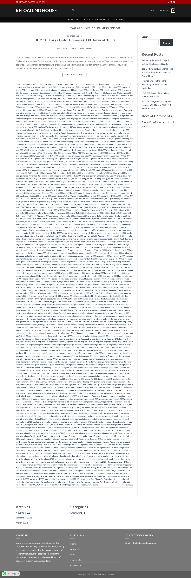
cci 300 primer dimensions (34, 181)
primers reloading (84, 390)
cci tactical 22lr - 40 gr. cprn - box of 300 (30, 296)
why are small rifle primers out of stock (51, 476)
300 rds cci (36, 101)
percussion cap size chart (77, 362)
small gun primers (35, 413)
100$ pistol (100, 84)
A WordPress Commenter (154, 122)
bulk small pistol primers (39, 136)
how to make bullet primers (107, 319)
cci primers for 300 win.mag (100, 279)
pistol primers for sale (92, 364)
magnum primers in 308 (72, 356)
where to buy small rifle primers (85, 465)
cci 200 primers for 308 (94, 158)
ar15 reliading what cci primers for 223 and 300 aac (63, 127)
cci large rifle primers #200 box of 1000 (92, 250)
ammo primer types (103, 121)
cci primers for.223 (36, 282)
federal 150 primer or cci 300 (32, 310)
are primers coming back (92, 127)
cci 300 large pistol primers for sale (42, 179)
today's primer (43, 445)
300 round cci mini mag (60, 104)
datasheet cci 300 (35, 307)
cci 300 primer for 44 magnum (56, 181)
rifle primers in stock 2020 (118, 405)
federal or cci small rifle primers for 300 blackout (100, 310)
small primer (27, 430)
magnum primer (22, 356)
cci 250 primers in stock (59, 173)
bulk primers (104, 133)
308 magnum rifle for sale (86, 107)
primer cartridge (51, 370)
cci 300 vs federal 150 (32, 199)
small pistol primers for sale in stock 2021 (76, 422)
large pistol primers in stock (52, 339)
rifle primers (115, 402)
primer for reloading (121, 370)
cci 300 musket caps (63, 179)
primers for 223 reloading (43, 379)
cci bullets (30, 239)
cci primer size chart (29, 273)
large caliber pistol (104, 327)
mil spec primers (87, 359)
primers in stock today (123, 387)
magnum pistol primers (123, 353)
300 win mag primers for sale (46, 107)
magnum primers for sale (53, 356)
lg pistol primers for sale (64, 353)
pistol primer (92, 362)
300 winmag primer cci (67, 107)
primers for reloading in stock (105, 382)
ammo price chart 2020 (37, 121)
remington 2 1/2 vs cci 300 (68, 402)
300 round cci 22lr (43, 104)
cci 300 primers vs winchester (92, 190)
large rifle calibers (111, 342)
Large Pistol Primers (74, 333)
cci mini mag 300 (89, 256)
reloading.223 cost (36, 402)
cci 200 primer (67, 156)
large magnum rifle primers (70, 330)
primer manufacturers (78, 373)
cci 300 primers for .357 (76, 184)
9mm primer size (51, 116)
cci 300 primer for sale (76, 181)
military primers (100, 359)
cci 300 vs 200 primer (37, 196)
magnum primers (35, 356)
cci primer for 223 (112, 267)
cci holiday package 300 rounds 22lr (99, 239)
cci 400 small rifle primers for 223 (44, 210)
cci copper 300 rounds (56, 239)
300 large (53, 99)
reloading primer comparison (32, 396)
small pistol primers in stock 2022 (37, 425)
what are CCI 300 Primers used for (109, 445)
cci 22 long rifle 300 (116, 161)
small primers (38, 430)
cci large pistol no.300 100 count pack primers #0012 (87, 242)
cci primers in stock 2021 (68, 282)
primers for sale (124, 382)
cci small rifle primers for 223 (27, 290)
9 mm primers (111, 113)
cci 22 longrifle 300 (123, 164)
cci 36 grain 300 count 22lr (79, 202)
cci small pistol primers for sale (69, 284)
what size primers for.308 (67, 453)
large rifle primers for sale (64, 347)
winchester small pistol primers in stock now (83, 482)
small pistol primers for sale (108, 419)
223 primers (52, 90)
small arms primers (89, 410)
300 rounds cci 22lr (76, 104)
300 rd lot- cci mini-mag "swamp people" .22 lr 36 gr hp (86, 99)
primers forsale (109, 385)
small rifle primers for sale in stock (49, 436)
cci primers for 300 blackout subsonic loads (52, 279)
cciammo (102, 302)
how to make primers (35, 322)
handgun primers (98, 316)
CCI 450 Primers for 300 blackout (43, 216)
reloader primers (46, 393)
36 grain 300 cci (38, 110)
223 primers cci (77, 90)
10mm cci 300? (119, 84)
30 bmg (39, 96)
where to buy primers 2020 (95, 462)
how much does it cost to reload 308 (42, 319)
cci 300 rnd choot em (30, 193)
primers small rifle (114, 390)
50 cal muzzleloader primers (78, 113)
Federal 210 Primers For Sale (70, 310)
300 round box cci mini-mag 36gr (102, 101)
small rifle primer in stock (45, 433)
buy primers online (104, 139)
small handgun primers (69, 413)
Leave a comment (126, 485)
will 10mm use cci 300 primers (105, 476)
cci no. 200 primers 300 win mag (103, 264)
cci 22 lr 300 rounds (23, 167)
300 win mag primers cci (25, 107)
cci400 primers (80, 302)
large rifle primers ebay (44, 347)
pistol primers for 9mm (74, 364)
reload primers (33, 393)
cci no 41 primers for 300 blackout (77, 264)
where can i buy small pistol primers (105, 459)
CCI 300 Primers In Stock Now (79, 187)
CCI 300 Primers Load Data (102, 187)
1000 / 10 (108, 84)
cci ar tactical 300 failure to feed (42, 236)
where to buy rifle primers (37, 465)
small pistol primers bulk (88, 419)
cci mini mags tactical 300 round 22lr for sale (78, 261)
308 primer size (102, 107)
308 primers (113, 107)
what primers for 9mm (79, 450)
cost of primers (91, 304)
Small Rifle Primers (63, 433)
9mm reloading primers (25, 119)
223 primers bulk (63, 90)
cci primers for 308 (119, 279)
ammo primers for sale (35, 124)
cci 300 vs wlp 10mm (50, 199)
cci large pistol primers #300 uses (109, 244)
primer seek (102, 373)
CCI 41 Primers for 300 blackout (111, 210)
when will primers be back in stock (57, 456)
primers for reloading (64, 382)
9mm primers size (126, 116)
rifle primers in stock (100, 405)
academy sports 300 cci (44, 119)
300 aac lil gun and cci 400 (64, 96)
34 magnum (27, 110)
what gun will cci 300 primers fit (41, 447)
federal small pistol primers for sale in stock (54, 313)
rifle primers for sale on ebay (80, 405)
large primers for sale (57, 342)
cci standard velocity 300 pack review (52, 293)
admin (89, 48)
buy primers (91, 139)
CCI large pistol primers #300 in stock (81, 244)
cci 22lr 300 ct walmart (74, 167)
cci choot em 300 (41, 239)
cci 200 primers (79, 156)
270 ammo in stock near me (73, 93)
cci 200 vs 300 (34, 161)
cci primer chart (99, 267)
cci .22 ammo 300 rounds (104, 144)
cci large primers (97, 247)
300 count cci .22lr (42, 99)
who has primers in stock (62, 470)
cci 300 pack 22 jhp (79, 179)
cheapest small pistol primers (73, 304)
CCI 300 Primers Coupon (56, 184)
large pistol (113, 330)
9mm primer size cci (67, 116)
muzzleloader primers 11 (25, 362)
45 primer (35, 113)
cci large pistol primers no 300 (50, 247)
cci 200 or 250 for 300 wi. (32, 156)
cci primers (42, 273)
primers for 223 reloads (62, 379)
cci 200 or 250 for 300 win (51, 156)
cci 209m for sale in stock (75, 161)
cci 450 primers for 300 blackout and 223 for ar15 (75, 216)
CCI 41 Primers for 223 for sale (87, 210)
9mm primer (40, 116)
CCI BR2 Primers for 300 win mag (103, 236)
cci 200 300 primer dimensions (87, 153)
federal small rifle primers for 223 (116, 313)
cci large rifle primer (27, 250)
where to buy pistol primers (40, 462)
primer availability (113, 367)
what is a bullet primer (62, 447)
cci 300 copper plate (95, 173)
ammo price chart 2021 (56, 121)
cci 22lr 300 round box (92, 167)
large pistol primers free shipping (28, 339)
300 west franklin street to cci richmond (117, 104)
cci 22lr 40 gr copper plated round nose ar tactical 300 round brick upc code (50, 170)
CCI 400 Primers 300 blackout (93, 204)
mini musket (112, 359)
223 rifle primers (124, 90)
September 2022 (24, 517)
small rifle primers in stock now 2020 (59, 439)
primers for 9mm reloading (31, 382)
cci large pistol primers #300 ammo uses (51, 244)
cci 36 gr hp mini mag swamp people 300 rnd (51, 202)
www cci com (81, 485)
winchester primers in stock (118, 479)
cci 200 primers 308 (116, 156)
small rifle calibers (110, 430)
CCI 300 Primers (92, 181)
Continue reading (74, 75)
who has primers (26, 470)
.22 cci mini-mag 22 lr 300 (52, 84)
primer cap (30, 370)
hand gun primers (71, 316)
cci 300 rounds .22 (122, 193)
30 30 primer (121, 93)
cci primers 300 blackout (82, 273)
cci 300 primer (113, 179)
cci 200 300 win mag (107, 153)
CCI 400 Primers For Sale (72, 207)
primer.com (75, 376)
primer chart (64, 370)
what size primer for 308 (123, 450)
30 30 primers (30, 96)
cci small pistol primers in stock (93, 284)
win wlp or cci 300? (37, 479)
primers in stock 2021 (29, 387)
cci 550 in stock (49, 222)
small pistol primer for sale (119, 416)
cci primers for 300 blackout (113, 276)
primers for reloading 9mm (83, 382)
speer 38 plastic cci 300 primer (84, 442)
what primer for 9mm (29, 450)
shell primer (30, 410)
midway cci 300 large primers (54, 359)
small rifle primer (123, 430)
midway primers (73, 359)
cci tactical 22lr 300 (53, 296)
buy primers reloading (120, 139)
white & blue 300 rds (104, 467)
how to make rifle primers (54, 322)
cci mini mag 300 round (121, 256)
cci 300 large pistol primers (36, 176)
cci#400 (71, 302)
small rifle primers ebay (103, 433)
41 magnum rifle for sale (91, 110)
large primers (43, 342)
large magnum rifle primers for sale (95, 330)
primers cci (28, 379)
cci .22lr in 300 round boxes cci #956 (108, 150)
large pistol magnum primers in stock (37, 333)
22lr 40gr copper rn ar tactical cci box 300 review (34, 93)
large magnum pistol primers (48, 330)
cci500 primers (92, 302)
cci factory (70, 239)
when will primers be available (89, 453)
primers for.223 (76, 385)
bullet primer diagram (87, 136)
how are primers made (114, 316)
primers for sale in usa (43, 385)
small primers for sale (52, 430)
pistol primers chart (57, 364)
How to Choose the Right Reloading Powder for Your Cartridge (155, 84)
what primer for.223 (45, 450)
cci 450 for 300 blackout (106, 213)
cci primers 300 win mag (63, 276)
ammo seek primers (53, 124)
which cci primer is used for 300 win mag (80, 467)
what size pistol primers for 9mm (101, 450)
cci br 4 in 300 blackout (63, 236)
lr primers (92, 353)
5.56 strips (44, 113)
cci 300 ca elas (81, 173)
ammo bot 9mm (22, 121)
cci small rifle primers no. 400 (50, 290)
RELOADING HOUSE (36, 10)
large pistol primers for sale (122, 336)
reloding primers (50, 402)
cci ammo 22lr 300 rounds (31, 224)
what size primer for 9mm (26, 453)
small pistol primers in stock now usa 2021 (65, 428)
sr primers (33, 445)
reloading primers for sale (106, 396)
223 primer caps (28, 90)
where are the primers (63, 459)
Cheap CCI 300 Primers (32, 304)
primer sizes (56, 376)
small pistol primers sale (91, 428)
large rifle (99, 342)
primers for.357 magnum (92, 385)
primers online (70, 390)
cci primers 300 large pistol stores (40, 276)
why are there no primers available (79, 476)
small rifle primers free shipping (75, 436)
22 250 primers (95, 87)
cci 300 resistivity (110, 190)
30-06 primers (48, 96)
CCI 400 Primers (75, 204)
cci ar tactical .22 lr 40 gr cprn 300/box (47, 227)
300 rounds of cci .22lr (92, 104)
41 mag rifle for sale (73, 110)
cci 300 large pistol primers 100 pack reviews (93, 176)
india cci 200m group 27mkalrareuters (49, 327)
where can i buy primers (82, 459)
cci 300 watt (80, 199)
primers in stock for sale (67, 387)
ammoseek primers (68, 124)
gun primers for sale (55, 316)
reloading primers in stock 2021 (86, 399)
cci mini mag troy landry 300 (49, 261)
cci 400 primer (28, 204)
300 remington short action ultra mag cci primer (71, 101)
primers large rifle (35, 390)
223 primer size (41, 90)
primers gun (120, 385)
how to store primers (114, 322)
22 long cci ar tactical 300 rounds (114, 87)
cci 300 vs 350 (50, 196)
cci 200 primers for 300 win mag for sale (70, 158)
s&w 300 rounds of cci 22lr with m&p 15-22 (49, 407)
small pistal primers (105, 413)
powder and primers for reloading (38, 367)
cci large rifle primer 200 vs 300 (48, 250)
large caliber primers (120, 327)
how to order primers (97, 322)
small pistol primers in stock (103, 422)
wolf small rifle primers (67, 485)
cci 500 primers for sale (60, 219)
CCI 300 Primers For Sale (57, 187)
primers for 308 (78, 379)
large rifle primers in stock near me (71, 350)
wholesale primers (47, 473)
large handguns (30, 330)
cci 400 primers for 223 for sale (50, 207)
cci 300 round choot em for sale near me (87, 193)
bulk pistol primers (92, 133)
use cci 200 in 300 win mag (60, 445)
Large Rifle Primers (100, 345)
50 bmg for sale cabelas (57, 113)
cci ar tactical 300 (22, 236)
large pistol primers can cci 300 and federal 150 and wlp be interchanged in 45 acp (79, 336)
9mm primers (80, 116)
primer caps (40, 370)
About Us (80, 19)
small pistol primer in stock (26, 419)
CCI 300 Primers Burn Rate (36, 184)
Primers (100, 376)
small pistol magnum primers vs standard (78, 416)
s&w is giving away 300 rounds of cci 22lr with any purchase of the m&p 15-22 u (96, 407)
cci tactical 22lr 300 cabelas (71, 296)
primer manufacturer (61, 373)
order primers (61, 362)
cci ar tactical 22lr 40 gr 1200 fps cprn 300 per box (57, 233)
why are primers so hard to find (68, 473)
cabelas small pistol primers (105, 141)
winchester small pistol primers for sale (50, 482)
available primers (110, 127)
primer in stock (33, 373)
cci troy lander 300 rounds (78, 299)
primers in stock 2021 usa (47, 387)
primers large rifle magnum (53, 390)
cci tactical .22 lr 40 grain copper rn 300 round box (112, 293)
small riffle (98, 430)
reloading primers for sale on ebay (39, 399)
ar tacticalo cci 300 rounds (33, 127)
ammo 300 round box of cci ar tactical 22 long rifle (100, 119)
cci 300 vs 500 (121, 196)
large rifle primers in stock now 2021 (100, 350)
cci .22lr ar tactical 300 (93, 147)
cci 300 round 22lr (64, 193)
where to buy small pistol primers (60, 465)
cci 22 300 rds (103, 161)
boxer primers (35, 133)
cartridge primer (28, 144)
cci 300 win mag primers (95, 199)
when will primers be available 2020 (115, 453)
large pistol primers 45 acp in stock (95, 333)
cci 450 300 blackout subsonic (84, 213)
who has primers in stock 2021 (84, 470)
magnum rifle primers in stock (111, 356)
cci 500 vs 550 (30, 222)
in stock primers (64, 325)
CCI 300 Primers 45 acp (108, 181)
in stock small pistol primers (118, 325)
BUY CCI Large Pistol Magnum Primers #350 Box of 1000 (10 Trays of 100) (157, 105)
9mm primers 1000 (93, 116)
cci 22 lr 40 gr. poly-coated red (42, 167)
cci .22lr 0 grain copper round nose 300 (69, 147)
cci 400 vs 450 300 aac (65, 210)
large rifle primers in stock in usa (45, 350)
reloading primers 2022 (68, 396)
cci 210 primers (92, 161)
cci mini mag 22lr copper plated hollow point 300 (103, 253)
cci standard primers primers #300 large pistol (110, 290)
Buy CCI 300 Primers (51, 139)
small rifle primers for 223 (122, 433)
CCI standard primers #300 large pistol (77, 290)
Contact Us (117, 19)
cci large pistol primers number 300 (76, 247)
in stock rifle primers (99, 325)
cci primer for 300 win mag (80, 270)
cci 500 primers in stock (103, 219)
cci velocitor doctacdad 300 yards (102, 299)
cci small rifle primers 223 (100, 287)
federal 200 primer (50, 310)
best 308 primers (26, 130)
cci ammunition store (24, 227)
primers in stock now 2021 (104, 387)
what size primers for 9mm (46, 453)
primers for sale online (61, 385)
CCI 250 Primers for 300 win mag (37, 173)
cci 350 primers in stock (25, 202)
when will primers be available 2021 (29, 456)
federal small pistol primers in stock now (87, 313)
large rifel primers (73, 342)
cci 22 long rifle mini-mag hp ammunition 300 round (48, 164)
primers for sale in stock (25, 385)
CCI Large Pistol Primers (117, 242)
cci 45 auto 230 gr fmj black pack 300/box (57, 213)
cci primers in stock (51, 282)
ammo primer (90, 121)
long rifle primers (80, 353)
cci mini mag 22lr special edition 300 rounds (66, 256)
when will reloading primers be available (109, 456)
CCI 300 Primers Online (28, 190)
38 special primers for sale (55, 110)
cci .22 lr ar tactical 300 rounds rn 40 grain (38, 147)
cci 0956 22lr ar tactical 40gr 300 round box (52, 153)
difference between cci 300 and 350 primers (60, 307)
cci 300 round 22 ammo (48, 193)
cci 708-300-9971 (75, 222)
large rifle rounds (47, 353)
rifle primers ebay (46, 405)
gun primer (33, 316)
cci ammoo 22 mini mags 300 (107, 224)
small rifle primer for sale (25, 433)
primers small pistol (99, 390)
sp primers (68, 442)
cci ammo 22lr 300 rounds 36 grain (55, 224)
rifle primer (105, 402)
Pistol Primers (29, 364)
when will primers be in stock (82, 456)
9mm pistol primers (27, 116)
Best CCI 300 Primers (41, 130)
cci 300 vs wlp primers (66, 199)
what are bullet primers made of (82, 445)
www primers (92, 485)
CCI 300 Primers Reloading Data (50, 190)
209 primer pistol (82, 87)
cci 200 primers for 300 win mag (42, 158)
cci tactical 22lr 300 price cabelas (95, 296)
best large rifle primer (84, 130)
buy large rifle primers (68, 139)
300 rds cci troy (47, 101)
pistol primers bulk (42, 364)
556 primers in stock (97, 113)
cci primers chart (79, 276)
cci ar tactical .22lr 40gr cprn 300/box (76, 227)
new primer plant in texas (45, 362)
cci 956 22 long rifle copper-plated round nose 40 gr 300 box (106, 222)
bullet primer (73, 136)
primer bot (125, 367)
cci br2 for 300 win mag (81, 236)
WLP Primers (41, 485)
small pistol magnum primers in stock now (45, 416)
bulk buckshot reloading (74, 133)
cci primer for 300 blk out (32, 270)
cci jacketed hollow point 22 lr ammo (38, 242)
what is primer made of (104, 447)
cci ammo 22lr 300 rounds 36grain (82, 224)
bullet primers (117, 136)
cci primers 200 (66, 273)
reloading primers (51, 396)
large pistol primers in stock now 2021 (104, 339)
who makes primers (32, 473)
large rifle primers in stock (111, 347)
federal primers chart (29, 313)
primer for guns (107, 370)
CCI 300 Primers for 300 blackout (98, 184)
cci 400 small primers (110, 207)
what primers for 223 (62, 450)
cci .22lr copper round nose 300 (83, 150)
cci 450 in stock (121, 213)
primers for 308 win (92, 379)
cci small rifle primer (64, 287)
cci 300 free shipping (111, 173)
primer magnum (46, 373)
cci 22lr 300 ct (60, 167)
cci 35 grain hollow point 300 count (118, 199)
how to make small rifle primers (77, 322)
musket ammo (122, 359)
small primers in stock (70, 430)
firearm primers (22, 316)
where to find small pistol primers (35, 467)
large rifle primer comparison (81, 345)
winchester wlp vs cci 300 (25, 485)
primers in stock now (85, 387)
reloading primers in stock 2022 (111, 399)
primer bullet (21, 370)
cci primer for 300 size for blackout (56, 270)
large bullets (92, 327)
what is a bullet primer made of (83, 447)
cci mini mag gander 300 (112, 259)
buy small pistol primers (39, 141)
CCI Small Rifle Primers (81, 287)
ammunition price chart (86, 124)
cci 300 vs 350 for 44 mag (66, 196)
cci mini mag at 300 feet (68, 259)
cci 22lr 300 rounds (109, 167)
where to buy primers (76, 462)
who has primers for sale (42, 470)
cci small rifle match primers (45, 287)
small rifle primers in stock (98, 436)
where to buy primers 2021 (117, 462)
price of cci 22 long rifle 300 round (64, 367)
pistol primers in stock (109, 364)
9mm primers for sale (110, 116)
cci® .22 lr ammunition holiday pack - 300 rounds (48, 302)
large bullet (82, 327)
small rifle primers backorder (82, 433)
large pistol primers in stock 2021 (76, 339)
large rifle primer (63, 345)
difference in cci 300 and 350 (88, 307)
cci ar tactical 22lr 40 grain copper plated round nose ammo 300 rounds (104, 233)
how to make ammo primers (86, 319)
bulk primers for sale (118, 133)
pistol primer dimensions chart (109, 362)
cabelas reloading (87, 141)
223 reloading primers (108, 90)
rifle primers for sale (61, 405)
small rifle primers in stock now (32, 439)
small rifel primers (86, 430)
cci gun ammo (79, 239)
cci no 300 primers (37, 264)
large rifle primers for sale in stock (88, 347)
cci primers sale (85, 282)
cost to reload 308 (121, 304)
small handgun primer (51, 413)
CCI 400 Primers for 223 (29, 207)
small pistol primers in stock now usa (34, 428)
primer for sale (21, 373)
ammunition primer (103, 124)
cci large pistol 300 (59, 242)
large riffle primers (88, 342)
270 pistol (88, 93)
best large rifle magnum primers (63, 130)
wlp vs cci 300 (52, 485)
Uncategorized (74, 36)
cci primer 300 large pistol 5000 (45, 267)
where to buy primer (60, 462)
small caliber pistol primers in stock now (113, 410)
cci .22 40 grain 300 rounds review (81, 144)
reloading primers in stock (63, 399)
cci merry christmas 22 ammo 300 (33, 253)
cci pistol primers (122, 264)
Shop (90, 19)
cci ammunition (125, 224)
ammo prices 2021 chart (75, 121)
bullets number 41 (36, 139)
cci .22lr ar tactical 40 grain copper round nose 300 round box (46, 150)
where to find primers (106, 465)
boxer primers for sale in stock (53, 133)
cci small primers (26, 287)
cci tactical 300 (114, 296)
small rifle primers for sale (26, 436)
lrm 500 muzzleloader (104, 353)
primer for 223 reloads (91, 370)
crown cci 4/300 (22, 307)
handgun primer (84, 316)
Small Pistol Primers (44, 419)
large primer (32, 342)
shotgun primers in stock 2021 (47, 410)
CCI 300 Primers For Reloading (35, 187)
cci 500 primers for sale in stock (81, 219)
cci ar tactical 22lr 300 (30, 233)
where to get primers (56, 467)
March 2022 (22, 522)
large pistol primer (59, 333)
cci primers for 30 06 (94, 276)
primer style (66, 376)
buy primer (82, 139)
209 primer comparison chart (64, 87)
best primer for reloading (103, 130)
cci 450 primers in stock (41, 219)
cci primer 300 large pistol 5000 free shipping (75, 267)
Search (145, 37)
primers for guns (48, 382)
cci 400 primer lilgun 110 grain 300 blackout (51, 204)
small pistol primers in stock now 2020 (91, 425)
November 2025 (24, 512)
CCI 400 (92, 202)
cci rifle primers (97, 282)
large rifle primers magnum (29, 353)
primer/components (89, 376)
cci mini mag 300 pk (104, 256)
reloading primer (110, 393)
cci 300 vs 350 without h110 (104, 196)
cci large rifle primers (68, 250)
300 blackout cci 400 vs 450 (109, 96)
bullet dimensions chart (59, 136)
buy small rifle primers (58, 141)
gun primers (42, 316)
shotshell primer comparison (70, 410)
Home (71, 19)
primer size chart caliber (25, 376)
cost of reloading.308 (106, 304)
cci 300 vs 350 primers (85, 196)
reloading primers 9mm (86, 396)
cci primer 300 (27, 267)
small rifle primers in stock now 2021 (88, 439)
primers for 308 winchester (110, 379)
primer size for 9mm (42, 376)
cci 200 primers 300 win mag (97, 156)
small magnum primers (88, 413)
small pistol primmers (109, 428)
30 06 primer (97, 93)
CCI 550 (39, 222)
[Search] (73, 10)
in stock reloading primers (81, 325)
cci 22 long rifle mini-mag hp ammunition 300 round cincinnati (92, 164)
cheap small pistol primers (52, 304)
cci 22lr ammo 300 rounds (110, 170)
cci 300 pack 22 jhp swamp (97, 179)
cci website (120, 299)
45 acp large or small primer (111, 110)
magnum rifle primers (90, 356)
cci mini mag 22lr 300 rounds (73, 253)
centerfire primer (113, 302)
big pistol (26, 133)
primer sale (92, 373)
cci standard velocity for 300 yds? (80, 293)
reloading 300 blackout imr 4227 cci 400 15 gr (70, 393)
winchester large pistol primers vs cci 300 (60, 479)
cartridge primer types (44, 144)
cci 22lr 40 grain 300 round (90, 170)
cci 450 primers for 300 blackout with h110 (110, 216)
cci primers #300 (53, 273)
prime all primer (100, 367)
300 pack (60, 99)
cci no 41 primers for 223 (54, 264)
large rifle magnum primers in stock (42, 345)
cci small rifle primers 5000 (121, 287)
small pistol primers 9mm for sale (65, 419)
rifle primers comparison (28, 405)
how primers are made (65, 319)
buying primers (73, 141)
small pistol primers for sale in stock (46, 422)
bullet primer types (104, 136)
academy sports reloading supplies (67, 119)
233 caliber (57, 93)
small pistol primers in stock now (63, 425)
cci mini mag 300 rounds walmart (45, 259)
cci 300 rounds (108, 193)
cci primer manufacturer (115, 270)
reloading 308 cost (96, 393)
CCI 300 (72, 173)
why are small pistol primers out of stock (95, 473)
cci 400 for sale (102, 202)
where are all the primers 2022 (42, 459)
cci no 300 (25, 264)
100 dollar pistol (89, 84)
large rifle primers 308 (117, 345)
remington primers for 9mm (89, 402)
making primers (36, 359)
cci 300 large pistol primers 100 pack (61, 176)
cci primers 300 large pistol (102, 273)
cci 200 (72, 153)
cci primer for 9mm (98, 270)
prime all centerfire (85, 367)
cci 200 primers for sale (113, 158)
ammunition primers (119, 124)
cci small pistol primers (47, 284)
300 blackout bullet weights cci (86, 96)
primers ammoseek (111, 376)
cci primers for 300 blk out (79, 279)
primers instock (22, 390)
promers (23, 393)
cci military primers (54, 253)
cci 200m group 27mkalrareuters (52, 161)
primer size (112, 373)
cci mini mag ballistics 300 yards (89, 259)
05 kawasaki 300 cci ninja (72, 84)
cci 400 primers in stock (92, 207)
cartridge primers (61, 144)
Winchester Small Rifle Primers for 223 (115, 482)
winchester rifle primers (25, 482)
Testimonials (102, 19)
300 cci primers (28, 99)
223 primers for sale (91, 90)
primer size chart (123, 373)
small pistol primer (101, 416)
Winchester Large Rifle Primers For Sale (92, 479)
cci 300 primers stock (72, 190)
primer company (75, 370)
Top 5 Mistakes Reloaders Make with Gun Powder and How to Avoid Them (157, 72)
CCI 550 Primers (62, 222)
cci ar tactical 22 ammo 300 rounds (104, 227)
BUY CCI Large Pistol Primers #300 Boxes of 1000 (75, 40)
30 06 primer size (109, 93)
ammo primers (117, 121)
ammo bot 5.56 (125, 119)
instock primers (71, 327)
